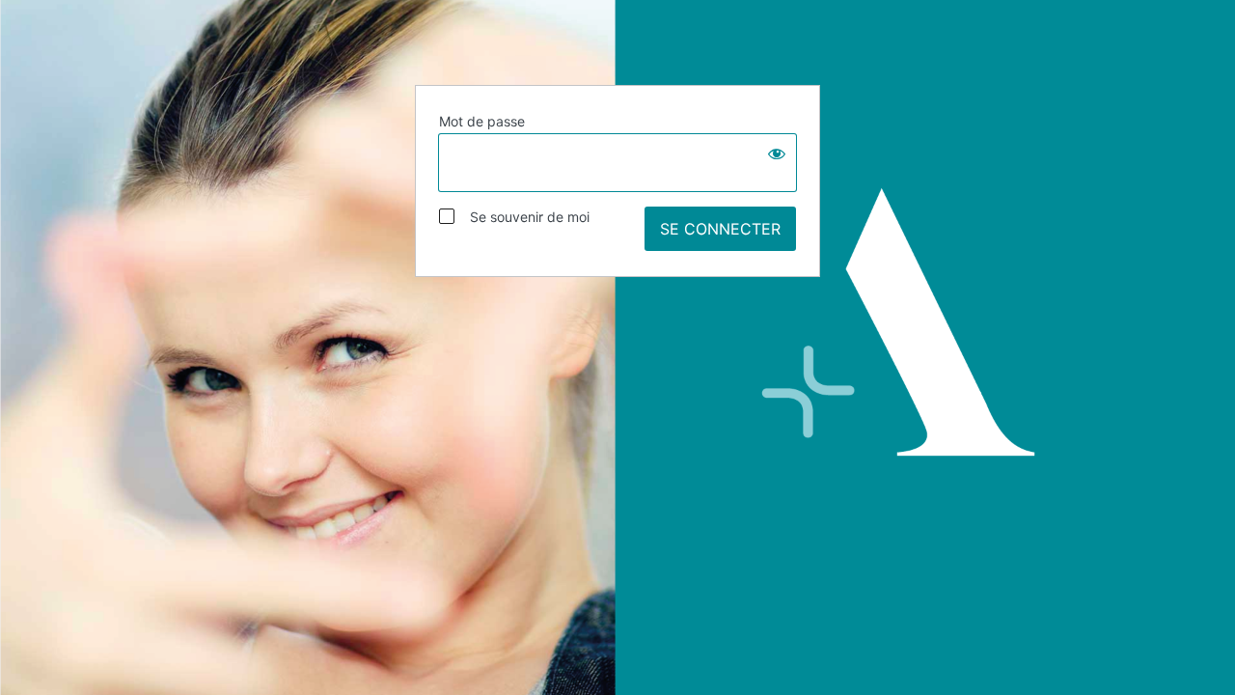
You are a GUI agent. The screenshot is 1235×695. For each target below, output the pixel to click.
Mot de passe (482, 121)
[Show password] (776, 153)
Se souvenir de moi (524, 216)
